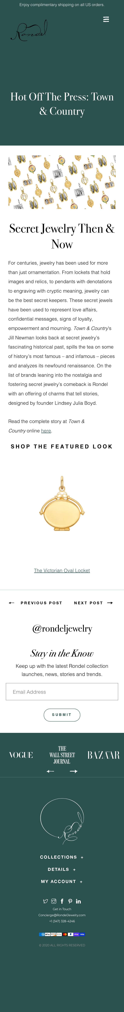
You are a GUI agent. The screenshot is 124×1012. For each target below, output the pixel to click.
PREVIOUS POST (42, 603)
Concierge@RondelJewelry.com (62, 915)
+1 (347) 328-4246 (62, 921)
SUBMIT (62, 715)
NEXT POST (88, 603)
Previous (42, 24)
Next (82, 24)
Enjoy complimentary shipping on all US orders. (62, 4)
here (46, 430)
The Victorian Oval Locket (62, 570)
